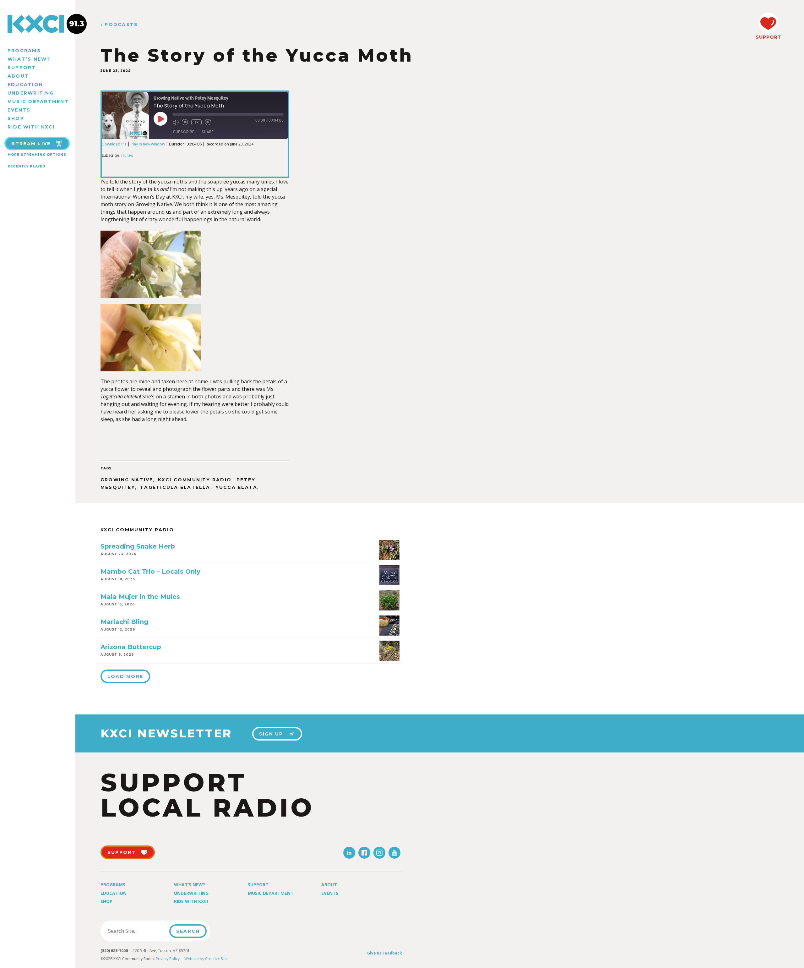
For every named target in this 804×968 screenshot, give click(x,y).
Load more (125, 676)
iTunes (127, 155)
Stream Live (31, 143)
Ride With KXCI (31, 127)
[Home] (38, 23)
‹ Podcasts (119, 24)
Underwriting (31, 93)
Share (208, 131)
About (18, 76)
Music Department (38, 101)
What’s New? (29, 59)
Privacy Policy (168, 958)
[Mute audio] (175, 122)
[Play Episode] (160, 119)
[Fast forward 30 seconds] (208, 122)
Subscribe (183, 131)
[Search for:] (136, 930)
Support (22, 67)
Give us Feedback (384, 953)
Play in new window (148, 144)
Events (19, 110)
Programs (24, 50)
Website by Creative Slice (206, 958)
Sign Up (271, 734)
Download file (114, 144)
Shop (16, 118)
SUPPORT (768, 37)
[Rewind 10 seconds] (185, 122)
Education (25, 84)
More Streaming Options (37, 155)
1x (196, 122)
